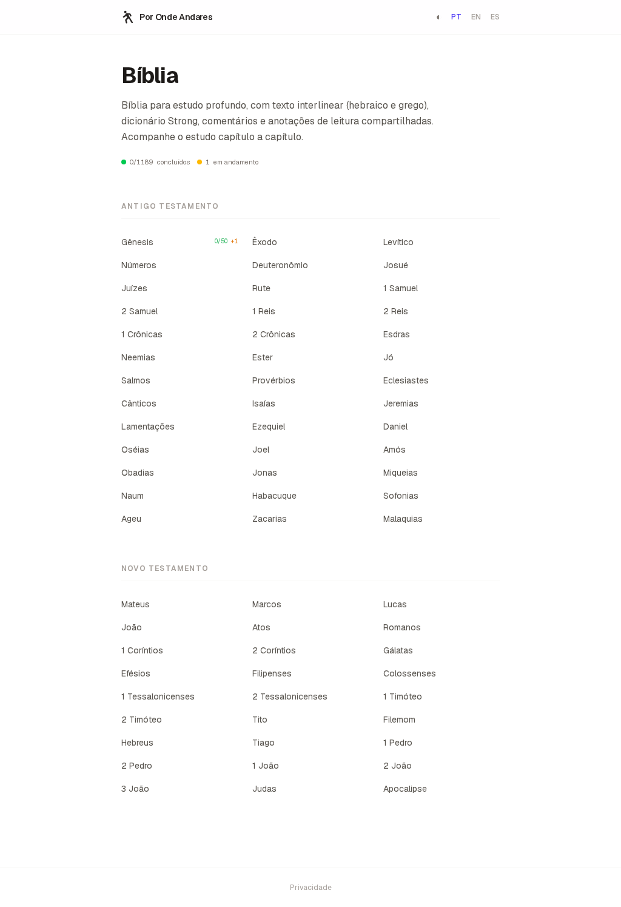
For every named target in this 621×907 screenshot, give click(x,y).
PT (456, 17)
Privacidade (311, 887)
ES (495, 17)
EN (476, 17)
